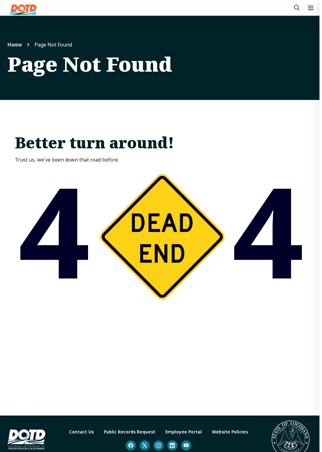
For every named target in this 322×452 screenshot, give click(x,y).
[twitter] (145, 445)
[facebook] (131, 445)
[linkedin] (172, 445)
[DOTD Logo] (23, 9)
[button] (310, 8)
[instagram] (158, 445)
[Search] (296, 7)
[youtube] (186, 445)
